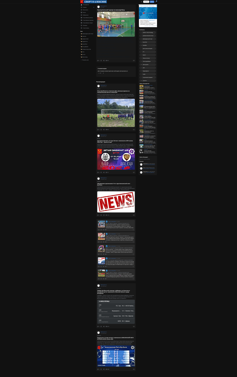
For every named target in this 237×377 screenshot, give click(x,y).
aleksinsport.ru (103, 6)
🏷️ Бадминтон (84, 41)
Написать (146, 1)
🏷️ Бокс (82, 52)
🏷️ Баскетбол (84, 44)
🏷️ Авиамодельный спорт (87, 33)
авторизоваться (124, 71)
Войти (152, 1)
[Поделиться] (104, 60)
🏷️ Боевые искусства (86, 49)
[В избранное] (101, 60)
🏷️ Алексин (83, 36)
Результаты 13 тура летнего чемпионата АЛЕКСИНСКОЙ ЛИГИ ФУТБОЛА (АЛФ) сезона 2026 (115, 338)
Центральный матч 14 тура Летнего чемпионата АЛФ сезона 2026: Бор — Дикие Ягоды (115, 141)
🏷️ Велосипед (84, 57)
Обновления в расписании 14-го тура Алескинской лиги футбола (113, 184)
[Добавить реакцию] (134, 60)
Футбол (98, 88)
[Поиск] (141, 2)
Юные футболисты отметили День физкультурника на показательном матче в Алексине (113, 91)
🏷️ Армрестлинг (85, 39)
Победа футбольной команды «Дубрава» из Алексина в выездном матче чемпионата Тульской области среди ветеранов (113, 292)
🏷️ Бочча (83, 54)
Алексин (99, 288)
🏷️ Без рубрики (84, 46)
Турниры (99, 335)
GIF (100, 73)
